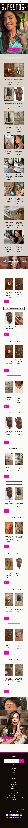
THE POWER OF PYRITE (14, 589)
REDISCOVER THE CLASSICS (17, 730)
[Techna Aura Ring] (9, 142)
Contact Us (14, 784)
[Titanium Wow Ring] (19, 318)
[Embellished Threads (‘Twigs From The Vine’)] (9, 670)
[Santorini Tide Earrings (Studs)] (9, 237)
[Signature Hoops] (19, 284)
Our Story (14, 782)
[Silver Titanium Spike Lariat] (19, 564)
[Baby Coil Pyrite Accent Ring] (9, 118)
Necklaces (14, 768)
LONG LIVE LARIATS (14, 413)
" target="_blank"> (20, 808)
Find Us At (14, 786)
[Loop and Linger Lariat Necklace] (9, 318)
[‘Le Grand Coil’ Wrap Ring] (9, 70)
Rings (14, 774)
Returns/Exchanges (14, 792)
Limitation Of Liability (14, 795)
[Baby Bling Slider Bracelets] (19, 670)
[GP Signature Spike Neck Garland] (19, 387)
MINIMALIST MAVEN (14, 659)
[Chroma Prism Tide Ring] (19, 459)
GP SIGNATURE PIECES (14, 341)
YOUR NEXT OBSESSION (14, 37)
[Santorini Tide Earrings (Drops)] (19, 213)
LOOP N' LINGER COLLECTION (14, 308)
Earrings (14, 770)
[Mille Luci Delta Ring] (9, 189)
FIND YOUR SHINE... (13, 703)
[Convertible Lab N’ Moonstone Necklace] (19, 528)
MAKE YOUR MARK (8, 746)
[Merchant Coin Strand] (9, 564)
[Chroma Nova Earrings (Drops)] (19, 237)
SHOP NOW (14, 49)
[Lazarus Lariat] (19, 118)
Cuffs (14, 776)
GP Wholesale (14, 790)
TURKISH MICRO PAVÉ (14, 448)
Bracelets (14, 772)
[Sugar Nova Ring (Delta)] (9, 213)
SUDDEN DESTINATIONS (14, 59)
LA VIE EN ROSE (14, 273)
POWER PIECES (7, 728)
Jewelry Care (14, 788)
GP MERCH (14, 794)
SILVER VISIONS (14, 625)
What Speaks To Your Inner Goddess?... (14, 262)
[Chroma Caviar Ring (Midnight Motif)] (9, 165)
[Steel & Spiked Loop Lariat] (19, 94)
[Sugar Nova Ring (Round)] (19, 189)
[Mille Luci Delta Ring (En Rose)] (19, 165)
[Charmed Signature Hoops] (9, 94)
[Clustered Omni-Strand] (9, 528)
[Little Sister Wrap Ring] (19, 635)
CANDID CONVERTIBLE (14, 517)
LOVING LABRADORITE (14, 483)
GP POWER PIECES (14, 377)
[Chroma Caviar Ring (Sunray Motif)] (19, 142)
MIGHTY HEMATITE (14, 553)
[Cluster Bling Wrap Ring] (19, 70)
